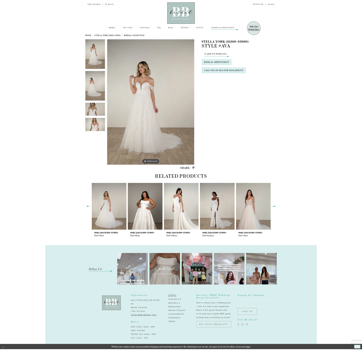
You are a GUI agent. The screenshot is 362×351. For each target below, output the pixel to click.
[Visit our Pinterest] (247, 324)
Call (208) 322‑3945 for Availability (224, 70)
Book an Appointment (216, 62)
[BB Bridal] (181, 13)
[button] (109, 4)
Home (88, 35)
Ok (357, 346)
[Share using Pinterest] (193, 168)
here (248, 346)
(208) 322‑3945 (138, 311)
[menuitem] (94, 4)
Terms (172, 321)
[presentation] (109, 206)
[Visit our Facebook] (238, 324)
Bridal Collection (134, 35)
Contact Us (174, 299)
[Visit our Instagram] (242, 324)
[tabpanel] (95, 55)
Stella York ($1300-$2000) (107, 35)
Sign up (247, 311)
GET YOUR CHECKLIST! (214, 324)
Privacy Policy (177, 310)
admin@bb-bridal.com (143, 315)
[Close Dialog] (3, 346)
